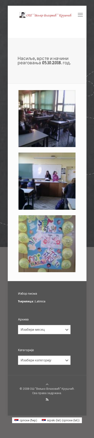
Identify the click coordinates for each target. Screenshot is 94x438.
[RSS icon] (47, 400)
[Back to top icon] (47, 384)
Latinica (40, 301)
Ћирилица (25, 301)
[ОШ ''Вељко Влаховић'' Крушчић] (47, 15)
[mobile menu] (80, 15)
